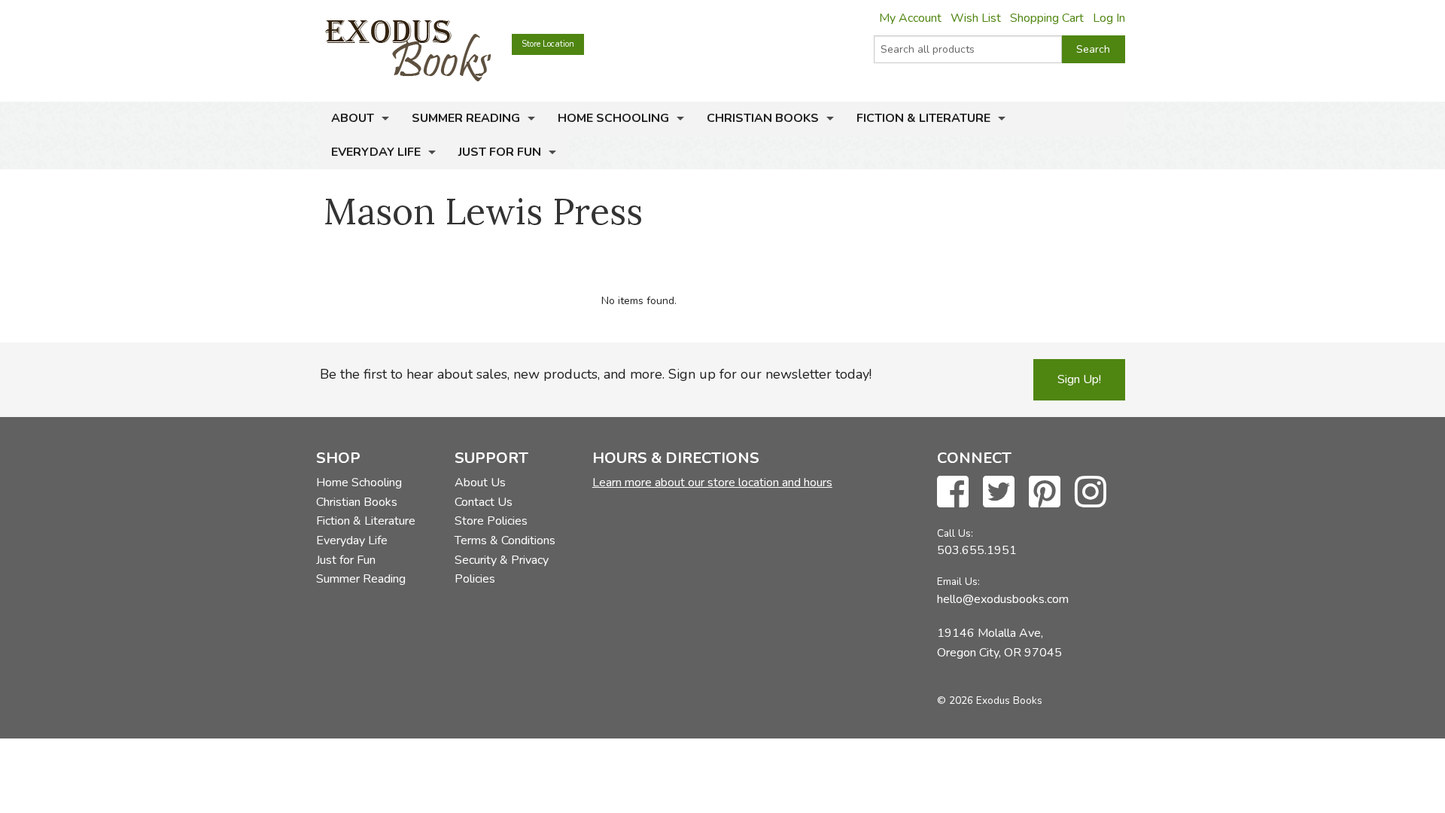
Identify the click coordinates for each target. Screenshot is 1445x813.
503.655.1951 (977, 550)
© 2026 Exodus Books (989, 700)
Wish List (976, 18)
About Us (480, 482)
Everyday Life (376, 152)
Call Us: (955, 533)
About (352, 118)
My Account (910, 18)
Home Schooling (613, 118)
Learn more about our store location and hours (712, 482)
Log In (1109, 18)
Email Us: (958, 581)
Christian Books (763, 118)
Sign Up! (1079, 379)
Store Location (548, 44)
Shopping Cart (1047, 18)
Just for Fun (499, 152)
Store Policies (491, 521)
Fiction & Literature (923, 118)
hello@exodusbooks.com (1003, 599)
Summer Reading (466, 118)
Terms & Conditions (505, 540)
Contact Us (484, 502)
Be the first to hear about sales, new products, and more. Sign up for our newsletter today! (596, 374)
